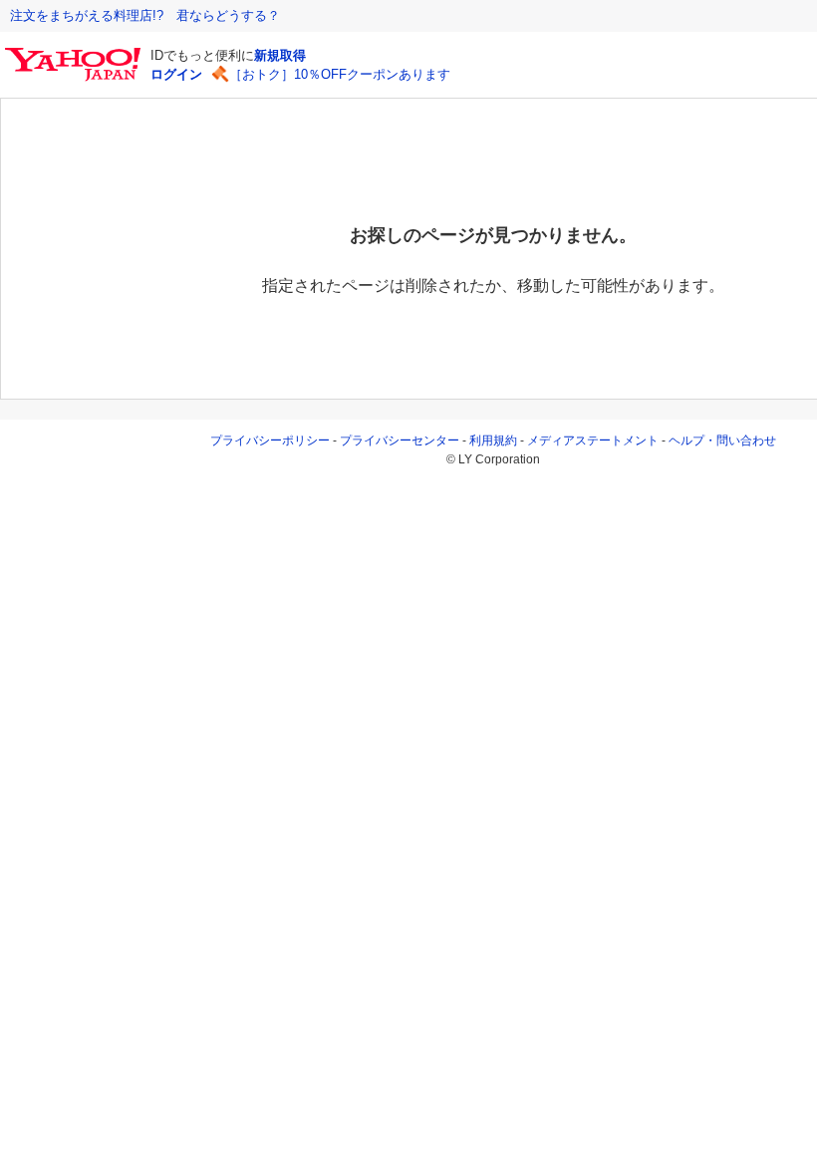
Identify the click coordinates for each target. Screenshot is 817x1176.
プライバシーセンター (399, 440)
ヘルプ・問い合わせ (722, 440)
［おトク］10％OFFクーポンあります (339, 74)
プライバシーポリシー (270, 440)
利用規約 (493, 440)
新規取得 (280, 55)
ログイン (176, 74)
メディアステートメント (593, 440)
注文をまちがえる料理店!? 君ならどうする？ (145, 15)
